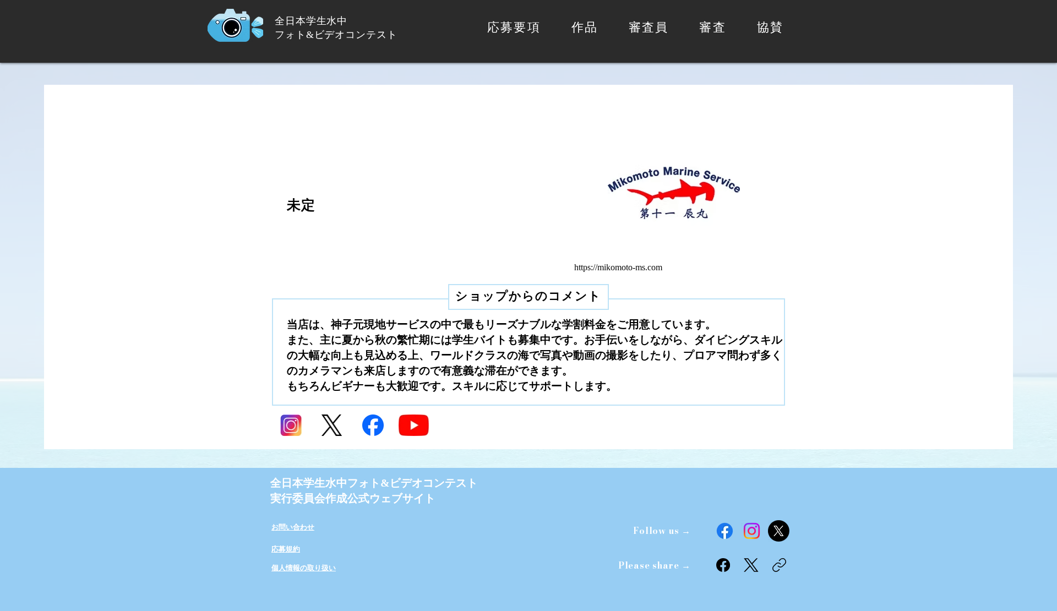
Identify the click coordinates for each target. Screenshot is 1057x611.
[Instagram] (751, 531)
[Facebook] (724, 531)
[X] (778, 531)
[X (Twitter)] (751, 565)
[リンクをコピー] (779, 565)
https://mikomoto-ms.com (618, 267)
